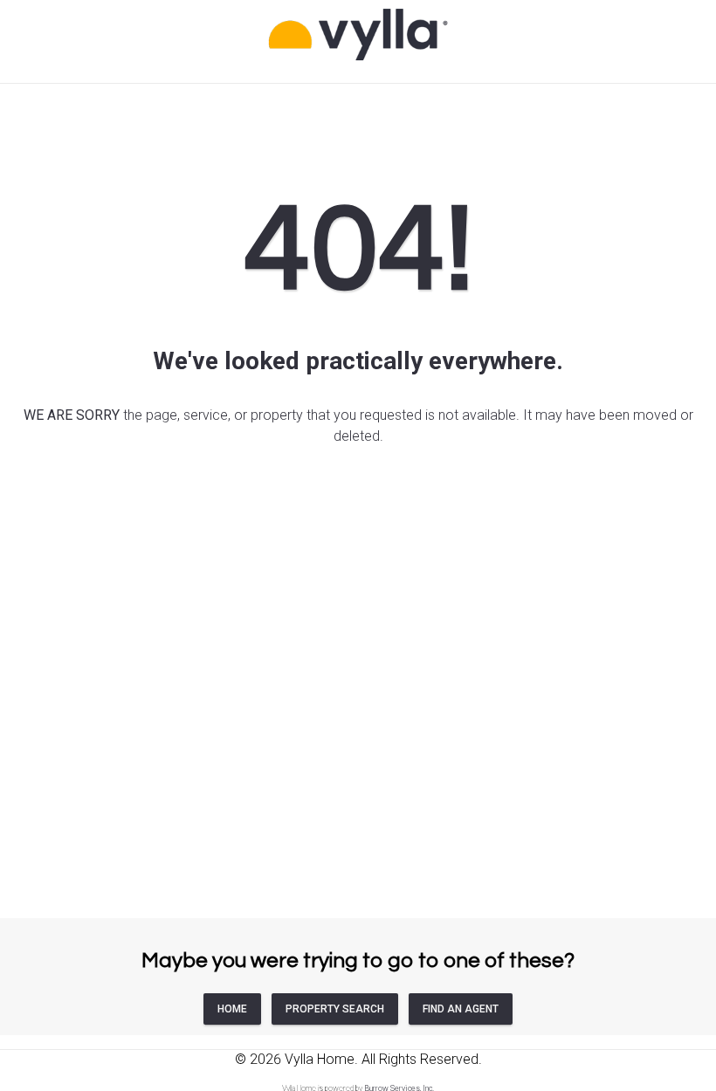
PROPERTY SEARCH (335, 1009)
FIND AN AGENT (461, 1009)
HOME (232, 1009)
